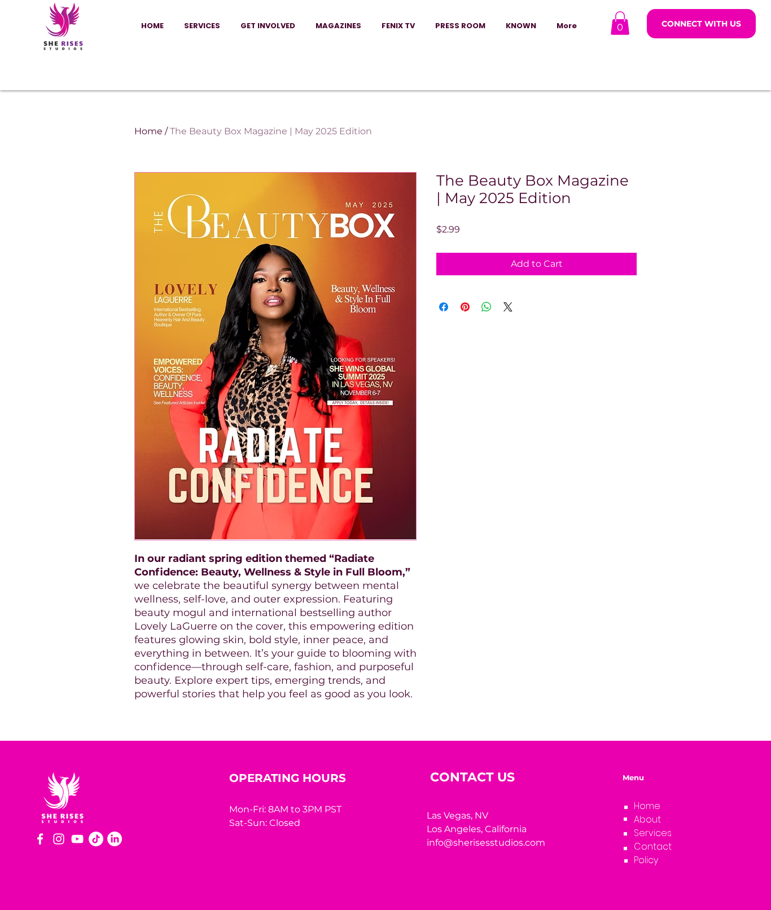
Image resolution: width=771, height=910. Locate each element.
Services (653, 833)
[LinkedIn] (114, 839)
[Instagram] (58, 839)
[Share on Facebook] (443, 307)
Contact (653, 846)
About (647, 819)
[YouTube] (77, 839)
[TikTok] (96, 839)
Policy (646, 860)
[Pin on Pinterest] (465, 307)
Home (148, 131)
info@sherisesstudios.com (486, 842)
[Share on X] (508, 307)
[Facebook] (40, 839)
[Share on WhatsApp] (486, 307)
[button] (267, 26)
